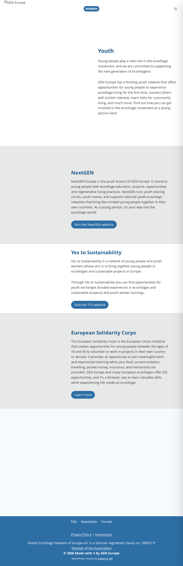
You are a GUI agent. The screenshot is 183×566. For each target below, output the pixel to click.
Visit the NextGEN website (93, 224)
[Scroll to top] (175, 556)
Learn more (83, 395)
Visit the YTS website (89, 305)
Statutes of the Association (91, 548)
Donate (106, 521)
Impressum (103, 534)
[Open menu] (175, 8)
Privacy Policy (81, 534)
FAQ (74, 521)
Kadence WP (105, 558)
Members (91, 8)
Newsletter (89, 521)
